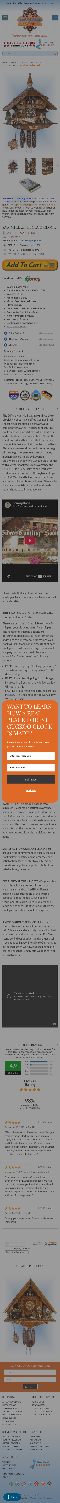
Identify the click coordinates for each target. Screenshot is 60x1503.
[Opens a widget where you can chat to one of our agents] (12, 1497)
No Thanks (31, 790)
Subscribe (30, 779)
